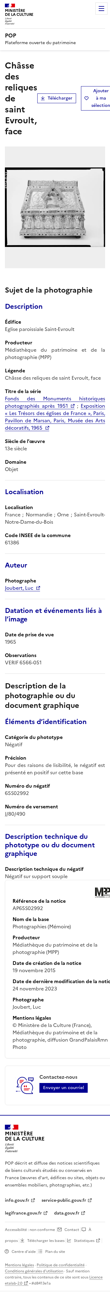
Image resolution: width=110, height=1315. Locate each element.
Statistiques (84, 1240)
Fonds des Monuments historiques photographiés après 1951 (55, 402)
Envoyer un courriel (63, 1088)
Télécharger (60, 98)
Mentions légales (19, 1265)
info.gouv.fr (17, 1200)
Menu (101, 8)
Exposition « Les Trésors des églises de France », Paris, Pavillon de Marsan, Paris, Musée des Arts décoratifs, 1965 (55, 416)
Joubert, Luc (19, 588)
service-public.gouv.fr (64, 1200)
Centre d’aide (24, 1251)
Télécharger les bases (45, 1240)
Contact (71, 1229)
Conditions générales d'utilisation (34, 1271)
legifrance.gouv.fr (23, 1213)
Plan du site (55, 1251)
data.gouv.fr (66, 1213)
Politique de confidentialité (61, 1265)
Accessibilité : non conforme (30, 1229)
